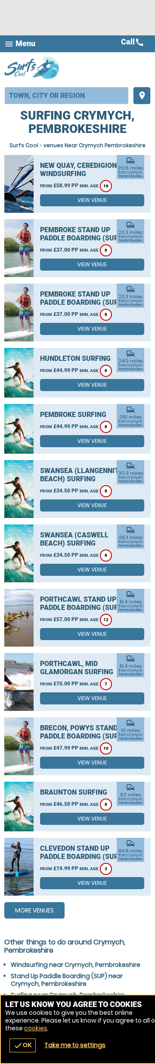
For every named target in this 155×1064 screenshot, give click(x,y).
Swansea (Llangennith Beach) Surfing (82, 475)
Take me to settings (74, 1045)
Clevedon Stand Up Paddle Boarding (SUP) (80, 852)
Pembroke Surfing (73, 414)
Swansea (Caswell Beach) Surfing (74, 539)
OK (22, 1045)
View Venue (92, 200)
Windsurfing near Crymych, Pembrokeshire (75, 964)
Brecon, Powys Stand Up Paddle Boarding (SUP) (84, 732)
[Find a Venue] (66, 95)
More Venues (34, 910)
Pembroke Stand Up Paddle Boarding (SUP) (80, 234)
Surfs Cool (23, 145)
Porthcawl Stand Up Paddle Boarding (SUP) (80, 603)
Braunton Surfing (73, 792)
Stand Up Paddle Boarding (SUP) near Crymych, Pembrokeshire (67, 980)
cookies (35, 1028)
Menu (19, 44)
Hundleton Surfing (75, 358)
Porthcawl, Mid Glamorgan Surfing (76, 668)
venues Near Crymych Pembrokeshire (94, 145)
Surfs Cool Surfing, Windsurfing (32, 67)
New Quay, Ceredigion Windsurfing (78, 169)
